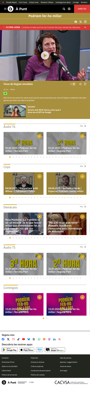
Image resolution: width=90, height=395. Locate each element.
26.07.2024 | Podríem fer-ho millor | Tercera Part (21, 270)
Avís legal (63, 371)
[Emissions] (73, 84)
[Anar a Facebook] (3, 339)
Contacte (5, 358)
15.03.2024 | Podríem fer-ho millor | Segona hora (64, 311)
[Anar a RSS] (60, 339)
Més (81, 126)
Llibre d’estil (6, 371)
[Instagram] (85, 22)
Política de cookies (38, 375)
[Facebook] (76, 22)
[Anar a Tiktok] (19, 339)
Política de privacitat (9, 375)
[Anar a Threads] (34, 339)
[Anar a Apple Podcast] (49, 339)
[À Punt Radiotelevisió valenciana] (14, 382)
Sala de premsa (65, 358)
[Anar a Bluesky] (29, 339)
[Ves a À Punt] (17, 9)
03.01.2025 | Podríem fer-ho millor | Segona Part (64, 149)
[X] (80, 22)
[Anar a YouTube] (24, 339)
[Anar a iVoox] (44, 339)
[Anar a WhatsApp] (39, 339)
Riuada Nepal (11, 2)
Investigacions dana (63, 2)
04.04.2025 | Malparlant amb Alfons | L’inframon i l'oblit (21, 190)
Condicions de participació (41, 371)
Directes (82, 9)
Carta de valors (65, 366)
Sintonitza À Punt (8, 362)
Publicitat (34, 358)
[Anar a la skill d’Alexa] (39, 349)
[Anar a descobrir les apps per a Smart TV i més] (55, 349)
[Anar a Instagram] (14, 339)
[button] (10, 157)
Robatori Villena (47, 2)
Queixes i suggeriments (68, 362)
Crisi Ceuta (23, 2)
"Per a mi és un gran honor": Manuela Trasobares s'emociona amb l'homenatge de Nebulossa (65, 227)
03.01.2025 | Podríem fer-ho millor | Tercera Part (21, 149)
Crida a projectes (37, 366)
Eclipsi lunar (34, 2)
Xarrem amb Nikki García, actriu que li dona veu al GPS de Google (44, 111)
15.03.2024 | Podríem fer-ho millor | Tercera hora (21, 311)
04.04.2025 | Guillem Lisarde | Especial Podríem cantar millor (66, 190)
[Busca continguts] (64, 9)
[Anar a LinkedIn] (54, 339)
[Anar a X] (8, 339)
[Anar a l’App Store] (26, 349)
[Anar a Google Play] (10, 349)
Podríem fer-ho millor (45, 16)
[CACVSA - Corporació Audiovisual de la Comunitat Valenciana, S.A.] (71, 382)
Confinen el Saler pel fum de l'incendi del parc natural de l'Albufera (51, 27)
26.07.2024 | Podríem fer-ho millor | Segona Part (64, 270)
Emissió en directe (37, 362)
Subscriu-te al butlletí (9, 366)
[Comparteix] (80, 84)
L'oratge (76, 2)
